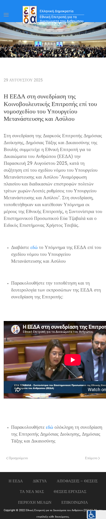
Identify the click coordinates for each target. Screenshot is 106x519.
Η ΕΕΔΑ (16, 481)
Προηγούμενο (18, 458)
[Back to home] (53, 15)
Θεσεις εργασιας (70, 491)
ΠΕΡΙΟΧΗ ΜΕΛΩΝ (35, 502)
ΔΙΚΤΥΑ (40, 481)
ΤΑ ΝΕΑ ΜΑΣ (32, 491)
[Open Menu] (6, 15)
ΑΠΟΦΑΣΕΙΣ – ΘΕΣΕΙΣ (77, 481)
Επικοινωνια (74, 502)
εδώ (34, 247)
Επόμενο (91, 458)
